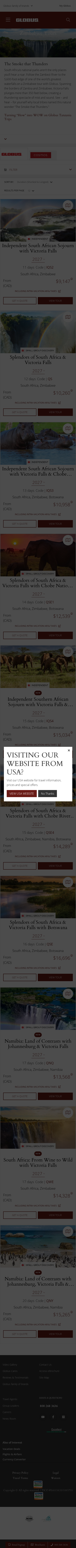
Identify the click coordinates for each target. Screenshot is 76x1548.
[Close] (68, 750)
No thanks (47, 794)
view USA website (22, 794)
